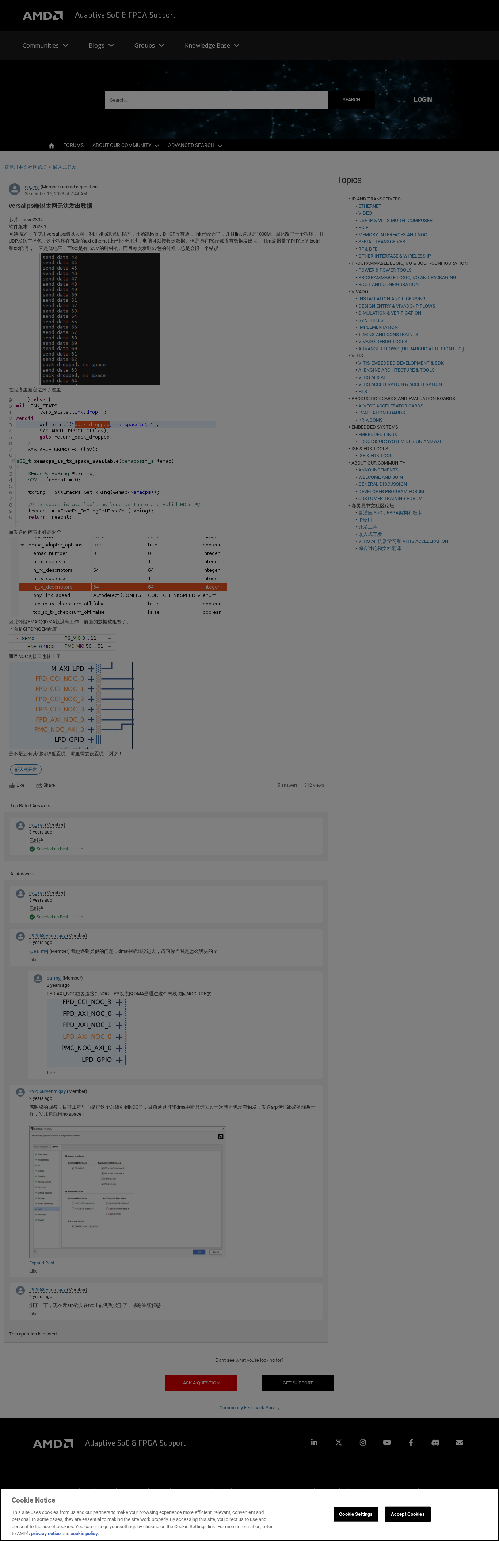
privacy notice (46, 1533)
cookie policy (84, 1533)
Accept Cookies (408, 1514)
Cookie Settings (356, 1514)
